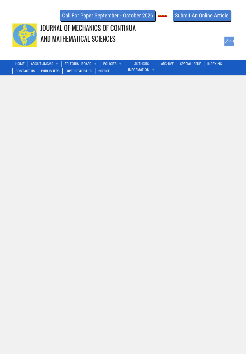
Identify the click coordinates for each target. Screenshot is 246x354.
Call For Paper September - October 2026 (107, 15)
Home (20, 64)
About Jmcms (42, 64)
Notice (104, 71)
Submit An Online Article (202, 15)
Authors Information (138, 64)
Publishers (50, 71)
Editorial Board (78, 64)
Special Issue (190, 64)
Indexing (214, 64)
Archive (167, 64)
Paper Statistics (79, 71)
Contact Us (25, 71)
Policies (109, 64)
